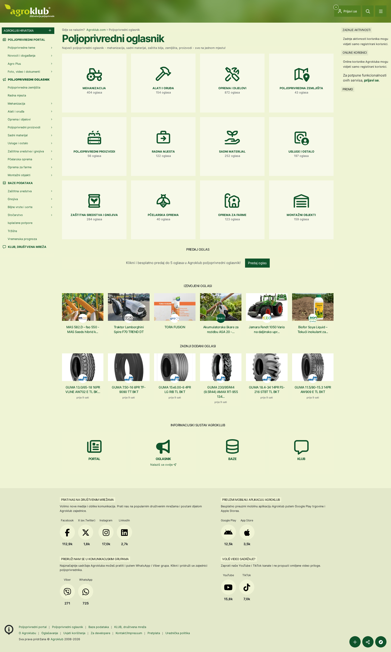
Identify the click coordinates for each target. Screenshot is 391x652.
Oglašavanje (49, 633)
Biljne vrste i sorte (20, 207)
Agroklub (57, 639)
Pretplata (154, 633)
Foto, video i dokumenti (24, 71)
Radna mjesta (17, 95)
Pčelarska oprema (20, 159)
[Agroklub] (29, 10)
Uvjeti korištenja (74, 633)
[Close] (368, 11)
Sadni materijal (18, 135)
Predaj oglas (257, 263)
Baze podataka (20, 183)
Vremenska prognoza (22, 239)
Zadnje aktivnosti (356, 30)
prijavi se (371, 80)
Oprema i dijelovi (19, 119)
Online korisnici (355, 52)
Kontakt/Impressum (129, 633)
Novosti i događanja (21, 55)
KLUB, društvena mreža (26, 247)
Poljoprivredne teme (21, 47)
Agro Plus (14, 63)
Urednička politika (177, 633)
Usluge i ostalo (18, 143)
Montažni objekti (19, 175)
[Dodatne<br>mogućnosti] (380, 641)
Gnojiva (13, 199)
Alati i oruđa (16, 111)
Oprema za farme (19, 167)
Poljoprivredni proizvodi (24, 127)
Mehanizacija (16, 103)
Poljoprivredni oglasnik (68, 627)
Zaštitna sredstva (20, 191)
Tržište (12, 231)
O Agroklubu (27, 633)
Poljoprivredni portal (26, 39)
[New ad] (355, 641)
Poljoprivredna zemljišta (24, 87)
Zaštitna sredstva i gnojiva (26, 151)
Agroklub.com (96, 29)
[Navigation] (380, 11)
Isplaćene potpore (20, 223)
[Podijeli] (368, 641)
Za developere (100, 633)
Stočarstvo (15, 215)
